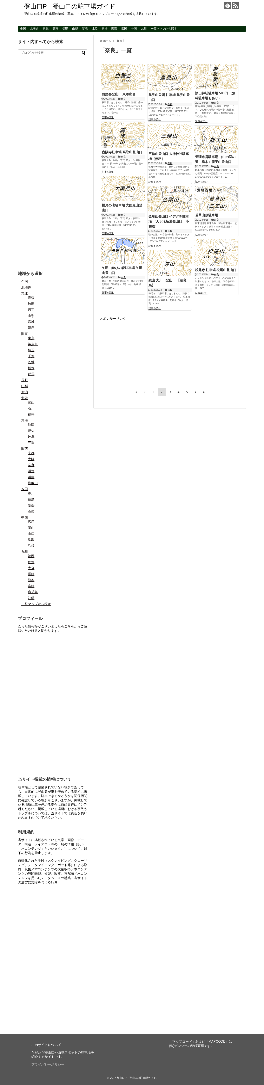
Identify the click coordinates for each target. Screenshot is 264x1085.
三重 (31, 443)
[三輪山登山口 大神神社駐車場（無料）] (169, 136)
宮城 (31, 322)
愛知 (31, 431)
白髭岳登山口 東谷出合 (119, 94)
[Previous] (145, 392)
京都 (31, 453)
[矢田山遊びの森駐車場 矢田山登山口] (123, 250)
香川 (31, 493)
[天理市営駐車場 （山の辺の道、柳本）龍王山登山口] (216, 139)
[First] (136, 392)
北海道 (34, 28)
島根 (31, 545)
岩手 (31, 310)
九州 (144, 28)
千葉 (31, 356)
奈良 (123, 98)
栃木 (31, 368)
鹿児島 (33, 592)
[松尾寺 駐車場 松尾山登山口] (216, 252)
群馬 (31, 374)
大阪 (31, 459)
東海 (104, 28)
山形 (31, 316)
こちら (69, 626)
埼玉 (31, 350)
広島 (31, 521)
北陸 (95, 28)
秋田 (31, 304)
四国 (124, 28)
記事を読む (108, 117)
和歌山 (33, 483)
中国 (134, 28)
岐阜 (31, 437)
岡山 (31, 527)
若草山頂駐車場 (206, 215)
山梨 (75, 28)
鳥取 (31, 539)
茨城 (31, 362)
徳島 (31, 499)
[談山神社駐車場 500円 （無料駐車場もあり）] (216, 76)
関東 (55, 28)
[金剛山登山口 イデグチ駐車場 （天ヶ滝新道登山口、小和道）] (169, 199)
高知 (31, 511)
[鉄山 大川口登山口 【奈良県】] (169, 263)
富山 (31, 402)
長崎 (31, 574)
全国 (23, 28)
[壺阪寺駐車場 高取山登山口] (123, 135)
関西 (114, 28)
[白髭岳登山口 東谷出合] (123, 77)
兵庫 (31, 477)
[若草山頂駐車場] (216, 198)
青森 (31, 298)
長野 (65, 28)
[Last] (204, 392)
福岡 (31, 556)
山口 (31, 533)
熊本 (31, 580)
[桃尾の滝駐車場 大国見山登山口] (123, 188)
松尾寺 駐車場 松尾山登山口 (215, 270)
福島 (31, 328)
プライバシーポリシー (47, 1064)
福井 (31, 414)
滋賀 (31, 471)
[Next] (195, 392)
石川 (31, 408)
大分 (31, 568)
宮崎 (31, 586)
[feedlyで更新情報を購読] (227, 5)
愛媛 (31, 505)
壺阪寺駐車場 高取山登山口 (122, 152)
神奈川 (33, 344)
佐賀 (31, 562)
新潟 (85, 28)
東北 (45, 28)
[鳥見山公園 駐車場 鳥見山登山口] (169, 77)
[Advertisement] (134, 350)
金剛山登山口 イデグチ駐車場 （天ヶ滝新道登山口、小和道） (168, 221)
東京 (31, 338)
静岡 (31, 425)
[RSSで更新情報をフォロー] (235, 5)
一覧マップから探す (164, 28)
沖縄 (31, 598)
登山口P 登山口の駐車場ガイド (70, 6)
